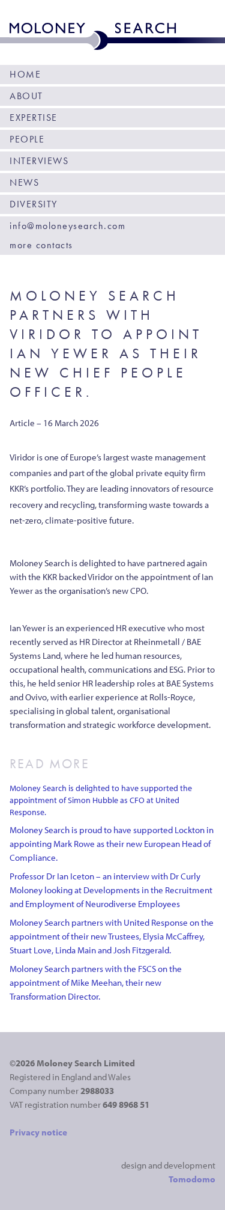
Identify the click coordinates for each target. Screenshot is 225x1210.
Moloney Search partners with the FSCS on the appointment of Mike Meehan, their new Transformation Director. (96, 982)
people (27, 139)
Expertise (34, 117)
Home (25, 74)
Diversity (34, 204)
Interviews (39, 160)
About (26, 96)
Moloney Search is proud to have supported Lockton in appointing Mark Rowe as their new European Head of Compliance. (112, 843)
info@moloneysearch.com (67, 225)
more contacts (41, 245)
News (24, 182)
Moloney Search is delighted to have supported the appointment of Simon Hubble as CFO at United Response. (101, 800)
